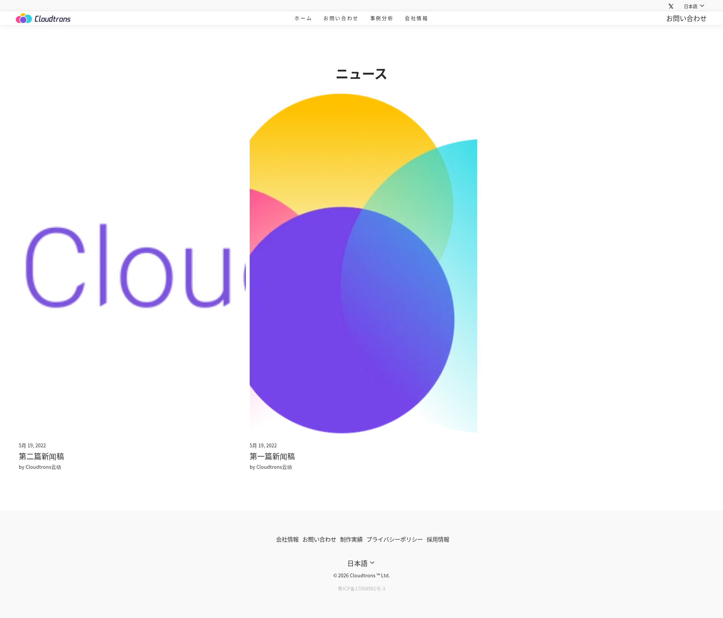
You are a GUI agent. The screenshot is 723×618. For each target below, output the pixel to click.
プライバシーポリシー (394, 539)
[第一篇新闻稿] (363, 263)
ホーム (303, 17)
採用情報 (438, 539)
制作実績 (351, 539)
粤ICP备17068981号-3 (361, 588)
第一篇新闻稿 (272, 456)
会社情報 (416, 17)
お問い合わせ (341, 17)
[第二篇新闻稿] (132, 263)
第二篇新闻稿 (41, 456)
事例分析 (382, 17)
